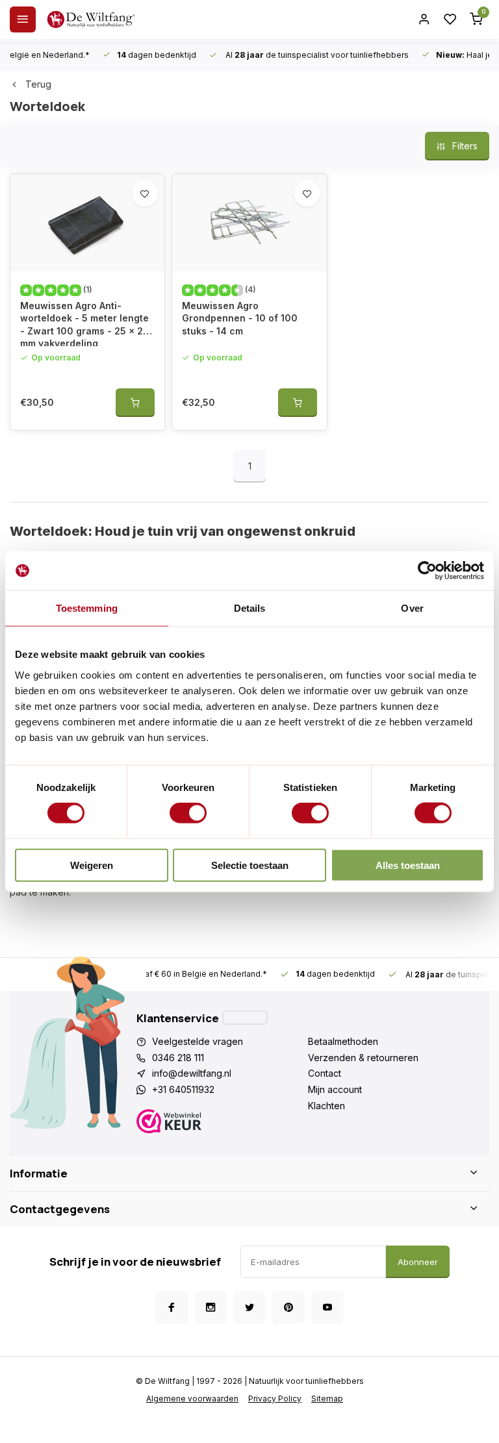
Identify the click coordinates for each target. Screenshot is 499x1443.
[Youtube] (327, 1307)
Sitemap (327, 1398)
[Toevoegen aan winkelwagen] (135, 402)
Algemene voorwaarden (192, 1398)
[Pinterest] (288, 1307)
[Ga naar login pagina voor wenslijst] (450, 19)
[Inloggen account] (424, 19)
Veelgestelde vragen (197, 1041)
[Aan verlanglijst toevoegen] (145, 194)
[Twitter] (249, 1307)
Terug (38, 84)
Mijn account (335, 1089)
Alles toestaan (408, 864)
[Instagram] (210, 1307)
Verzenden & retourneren (363, 1057)
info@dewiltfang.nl (191, 1073)
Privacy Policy (274, 1398)
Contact (324, 1073)
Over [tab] (412, 608)
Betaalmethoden (343, 1041)
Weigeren (91, 864)
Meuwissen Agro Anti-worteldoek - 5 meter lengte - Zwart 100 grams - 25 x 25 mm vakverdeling (84, 323)
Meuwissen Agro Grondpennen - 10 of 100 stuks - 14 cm (240, 318)
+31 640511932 (183, 1089)
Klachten (326, 1105)
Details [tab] (250, 608)
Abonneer (418, 1262)
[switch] (188, 813)
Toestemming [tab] (87, 608)
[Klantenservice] (245, 1017)
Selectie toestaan (249, 864)
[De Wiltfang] (90, 19)
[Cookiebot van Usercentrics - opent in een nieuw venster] (427, 571)
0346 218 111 (178, 1057)
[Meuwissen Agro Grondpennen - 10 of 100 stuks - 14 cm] (249, 222)
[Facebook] (171, 1307)
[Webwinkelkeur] (222, 1123)
